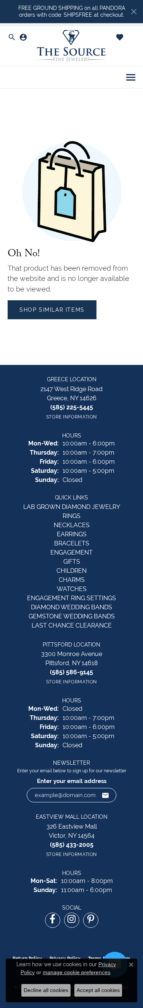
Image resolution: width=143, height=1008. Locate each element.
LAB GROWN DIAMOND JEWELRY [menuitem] (71, 506)
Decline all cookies (46, 990)
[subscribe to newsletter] (105, 795)
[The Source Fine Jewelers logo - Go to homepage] (72, 46)
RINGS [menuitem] (71, 516)
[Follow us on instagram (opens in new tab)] (71, 920)
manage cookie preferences (76, 972)
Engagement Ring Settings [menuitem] (71, 598)
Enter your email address (71, 781)
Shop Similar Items (52, 310)
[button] (12, 37)
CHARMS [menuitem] (72, 579)
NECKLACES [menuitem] (72, 525)
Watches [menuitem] (72, 589)
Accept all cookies (98, 990)
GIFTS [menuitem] (71, 561)
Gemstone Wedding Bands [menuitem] (72, 616)
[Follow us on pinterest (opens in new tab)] (90, 920)
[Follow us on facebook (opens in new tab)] (52, 920)
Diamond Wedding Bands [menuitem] (71, 607)
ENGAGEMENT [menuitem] (71, 552)
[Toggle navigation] (131, 77)
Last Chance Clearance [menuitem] (72, 625)
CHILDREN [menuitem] (71, 570)
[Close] (133, 11)
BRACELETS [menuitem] (71, 543)
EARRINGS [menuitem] (72, 534)
